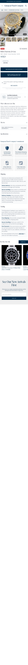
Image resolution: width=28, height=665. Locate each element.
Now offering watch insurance (14, 1)
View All (23, 241)
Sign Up (14, 298)
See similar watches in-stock (14, 69)
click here (21, 233)
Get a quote (14, 85)
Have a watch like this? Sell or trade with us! (14, 75)
